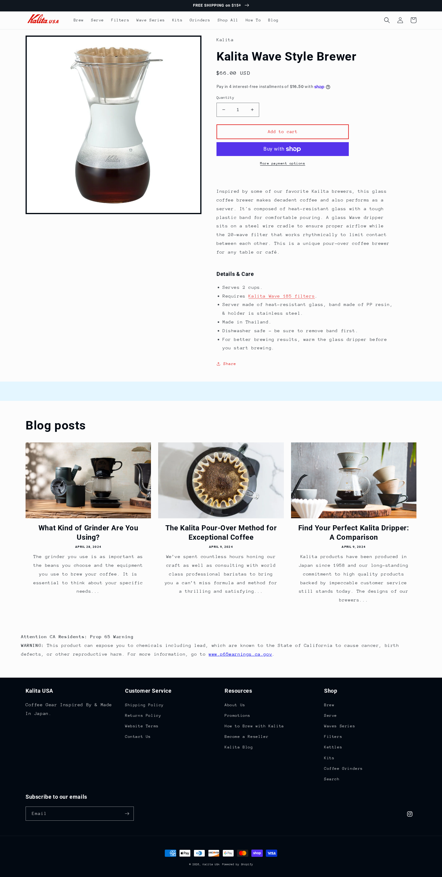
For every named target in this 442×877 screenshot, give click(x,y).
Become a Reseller (247, 736)
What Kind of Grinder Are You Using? (88, 532)
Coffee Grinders (343, 768)
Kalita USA (211, 864)
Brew (329, 705)
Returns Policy (143, 715)
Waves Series (339, 726)
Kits (329, 758)
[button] (387, 20)
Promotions (237, 715)
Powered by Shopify (237, 864)
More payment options (282, 163)
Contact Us (138, 736)
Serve (330, 715)
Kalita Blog (239, 747)
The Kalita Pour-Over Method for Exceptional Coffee (221, 532)
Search (332, 779)
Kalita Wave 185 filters (281, 295)
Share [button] (229, 363)
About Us (235, 705)
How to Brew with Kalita (254, 726)
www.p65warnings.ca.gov (240, 654)
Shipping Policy (144, 705)
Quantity (225, 97)
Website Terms (142, 726)
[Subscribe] (127, 814)
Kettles (333, 747)
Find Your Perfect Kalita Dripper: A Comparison (353, 532)
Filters (333, 736)
